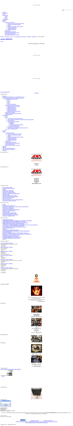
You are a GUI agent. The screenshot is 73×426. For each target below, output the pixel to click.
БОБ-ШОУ (29, 36)
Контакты (5, 228)
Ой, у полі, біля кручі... (7, 198)
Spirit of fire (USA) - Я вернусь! (9, 205)
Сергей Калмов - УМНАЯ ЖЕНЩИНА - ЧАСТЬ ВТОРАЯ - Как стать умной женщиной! (20, 224)
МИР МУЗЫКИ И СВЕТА (8, 219)
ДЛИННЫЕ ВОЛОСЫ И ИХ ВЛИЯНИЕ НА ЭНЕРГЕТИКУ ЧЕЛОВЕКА (17, 220)
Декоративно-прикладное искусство (12, 32)
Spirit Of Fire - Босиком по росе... (9, 192)
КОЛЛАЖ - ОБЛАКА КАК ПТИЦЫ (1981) (11, 193)
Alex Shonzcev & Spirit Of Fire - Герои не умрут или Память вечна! (15, 206)
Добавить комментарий (5, 91)
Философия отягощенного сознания (12, 34)
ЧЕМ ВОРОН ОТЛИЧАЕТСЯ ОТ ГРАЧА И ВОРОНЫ (13, 223)
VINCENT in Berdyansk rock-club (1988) (10, 196)
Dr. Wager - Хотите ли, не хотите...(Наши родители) (13, 199)
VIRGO (4, 239)
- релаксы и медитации (11, 27)
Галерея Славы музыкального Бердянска (11, 229)
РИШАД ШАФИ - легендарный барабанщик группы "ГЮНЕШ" (15, 222)
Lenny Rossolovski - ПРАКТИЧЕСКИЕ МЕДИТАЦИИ (13, 225)
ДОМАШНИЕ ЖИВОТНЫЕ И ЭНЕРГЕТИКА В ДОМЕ (14, 221)
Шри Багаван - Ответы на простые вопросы (11, 235)
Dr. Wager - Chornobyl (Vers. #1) (9, 215)
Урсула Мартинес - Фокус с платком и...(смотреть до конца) (14, 226)
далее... (3, 376)
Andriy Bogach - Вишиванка (8, 191)
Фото (6, 18)
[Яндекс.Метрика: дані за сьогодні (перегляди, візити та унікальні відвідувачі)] (36, 422)
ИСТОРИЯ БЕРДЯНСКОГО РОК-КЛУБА (11, 238)
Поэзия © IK (7, 30)
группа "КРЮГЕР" (6, 39)
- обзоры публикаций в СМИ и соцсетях (15, 26)
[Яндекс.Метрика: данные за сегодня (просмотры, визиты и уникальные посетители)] (29, 422)
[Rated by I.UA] (28, 420)
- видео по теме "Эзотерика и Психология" (15, 23)
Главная (2, 36)
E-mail (1, 41)
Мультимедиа (7, 36)
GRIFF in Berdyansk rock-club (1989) (10, 195)
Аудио (6, 16)
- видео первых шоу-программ (20, 36)
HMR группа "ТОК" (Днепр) (8, 197)
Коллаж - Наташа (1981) (7, 187)
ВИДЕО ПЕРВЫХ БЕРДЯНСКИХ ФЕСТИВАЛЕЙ (11, 369)
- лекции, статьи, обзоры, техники (14, 24)
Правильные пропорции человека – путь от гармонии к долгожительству (17, 234)
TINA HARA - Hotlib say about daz (9, 200)
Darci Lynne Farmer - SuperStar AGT (9, 212)
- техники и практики (11, 29)
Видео (6, 17)
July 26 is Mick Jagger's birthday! (9, 188)
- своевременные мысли (12, 28)
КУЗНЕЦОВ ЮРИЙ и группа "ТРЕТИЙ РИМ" (12, 237)
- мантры (9, 25)
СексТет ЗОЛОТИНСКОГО (8, 227)
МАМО (4, 189)
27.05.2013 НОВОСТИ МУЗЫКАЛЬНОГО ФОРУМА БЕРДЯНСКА (16, 230)
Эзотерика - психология (9, 22)
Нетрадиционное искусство (10, 31)
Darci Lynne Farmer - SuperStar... (7, 243)
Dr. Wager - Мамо (6, 194)
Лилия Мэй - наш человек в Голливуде (10, 236)
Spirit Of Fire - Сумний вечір (8, 190)
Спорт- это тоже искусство (10, 33)
